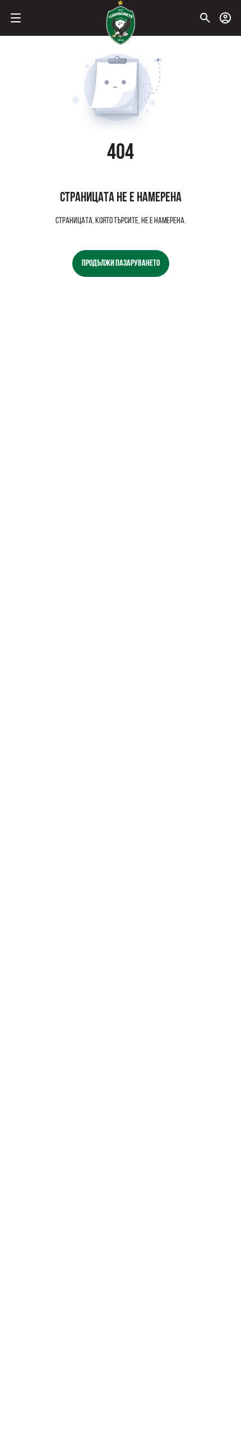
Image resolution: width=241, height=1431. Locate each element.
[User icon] (225, 18)
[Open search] (205, 18)
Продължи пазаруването (121, 263)
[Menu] (15, 18)
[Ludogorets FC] (120, 22)
